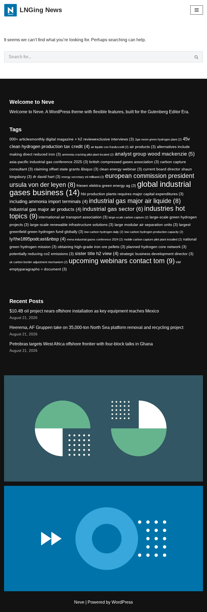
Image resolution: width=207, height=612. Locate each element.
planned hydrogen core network (156, 247)
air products (143, 147)
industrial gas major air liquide (135, 200)
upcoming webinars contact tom (122, 260)
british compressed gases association (124, 162)
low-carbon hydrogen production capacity (154, 231)
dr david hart (46, 176)
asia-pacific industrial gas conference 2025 (48, 162)
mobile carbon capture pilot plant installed (153, 239)
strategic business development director (157, 254)
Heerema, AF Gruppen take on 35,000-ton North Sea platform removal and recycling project (96, 327)
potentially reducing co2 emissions (41, 254)
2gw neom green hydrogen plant (158, 139)
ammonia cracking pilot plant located (88, 154)
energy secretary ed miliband (82, 176)
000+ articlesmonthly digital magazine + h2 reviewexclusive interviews (71, 139)
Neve (79, 602)
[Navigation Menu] (196, 10)
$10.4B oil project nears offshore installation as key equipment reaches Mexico (84, 311)
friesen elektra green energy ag (106, 185)
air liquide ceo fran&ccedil (110, 147)
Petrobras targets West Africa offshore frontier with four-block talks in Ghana (81, 344)
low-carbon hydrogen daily (103, 231)
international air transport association (73, 217)
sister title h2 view (97, 253)
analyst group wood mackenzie (155, 154)
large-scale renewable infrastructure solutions (71, 224)
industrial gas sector (112, 209)
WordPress (122, 602)
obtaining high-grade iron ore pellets (91, 247)
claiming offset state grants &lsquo (66, 169)
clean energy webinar (120, 169)
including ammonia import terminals (48, 201)
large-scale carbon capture (129, 217)
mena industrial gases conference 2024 (95, 239)
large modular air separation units (146, 224)
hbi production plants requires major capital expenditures (132, 194)
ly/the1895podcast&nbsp (37, 239)
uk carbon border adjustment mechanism (38, 262)
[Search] (196, 57)
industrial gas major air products (45, 209)
